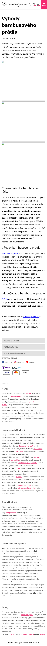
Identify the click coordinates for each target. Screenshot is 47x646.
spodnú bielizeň (24, 485)
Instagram (20, 362)
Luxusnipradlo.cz (31, 316)
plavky (17, 468)
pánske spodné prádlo (26, 488)
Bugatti (24, 634)
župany (19, 477)
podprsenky (11, 512)
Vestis (31, 634)
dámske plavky (16, 396)
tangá (36, 457)
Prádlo (5, 299)
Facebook (8, 362)
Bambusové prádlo (10, 253)
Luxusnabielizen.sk (14, 4)
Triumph (19, 451)
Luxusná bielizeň (26, 446)
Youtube (32, 362)
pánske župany (27, 615)
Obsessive (38, 449)
